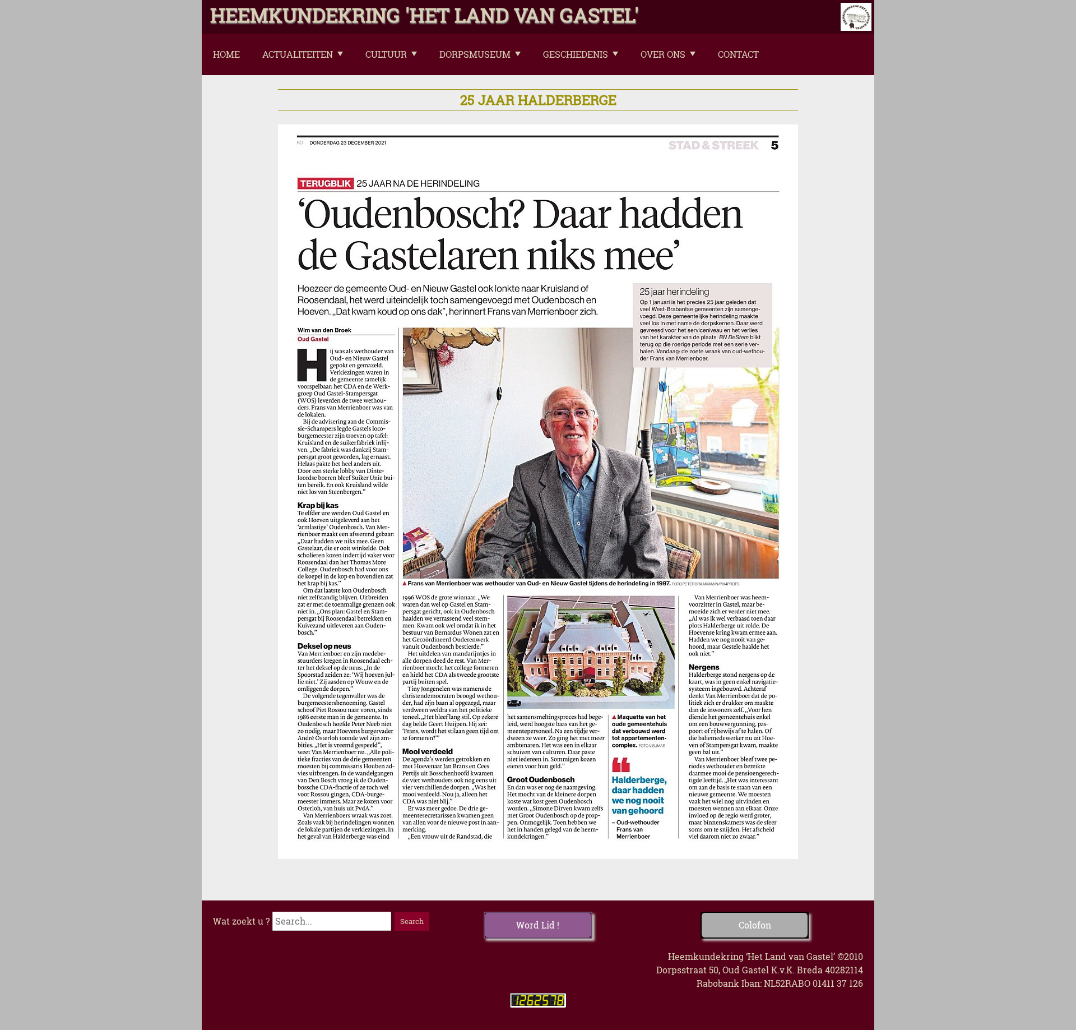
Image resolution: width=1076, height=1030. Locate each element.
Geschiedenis (575, 54)
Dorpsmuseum (475, 54)
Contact (738, 54)
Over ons (663, 54)
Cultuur (386, 54)
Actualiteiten (297, 54)
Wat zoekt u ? (241, 921)
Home (226, 54)
